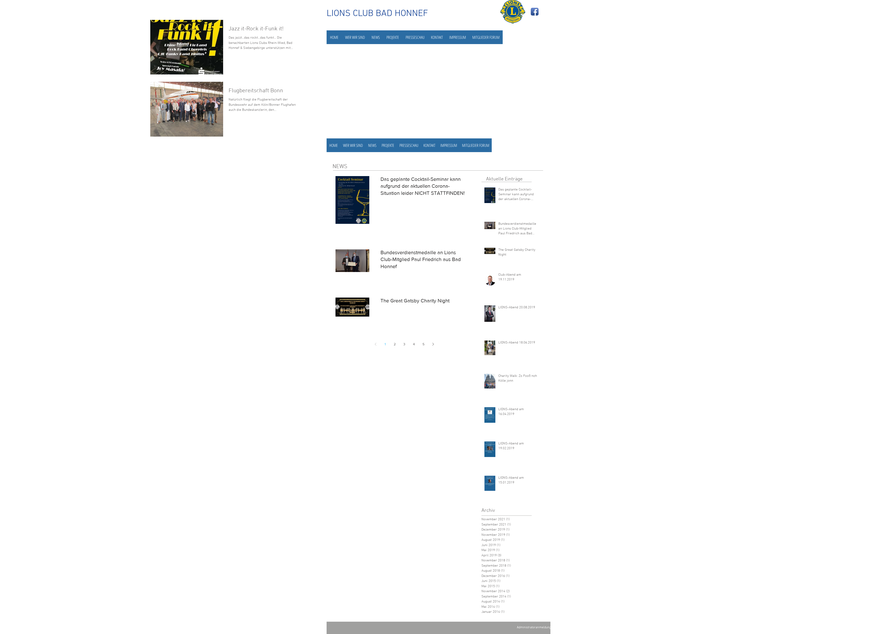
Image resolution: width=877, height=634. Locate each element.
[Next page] (433, 344)
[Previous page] (375, 344)
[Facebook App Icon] (535, 12)
